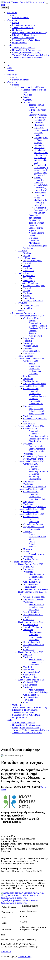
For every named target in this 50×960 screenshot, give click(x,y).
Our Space (33, 238)
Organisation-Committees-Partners (38, 324)
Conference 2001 (30, 491)
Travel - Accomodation (35, 334)
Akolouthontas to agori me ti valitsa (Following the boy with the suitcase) (40, 198)
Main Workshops (36, 574)
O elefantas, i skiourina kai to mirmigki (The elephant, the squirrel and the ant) (41, 156)
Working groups (30, 381)
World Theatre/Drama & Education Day (29, 707)
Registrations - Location (33, 526)
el (4, 5)
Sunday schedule (36, 413)
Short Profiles (35, 441)
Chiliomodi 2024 (30, 624)
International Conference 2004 (31, 426)
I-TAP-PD (22, 303)
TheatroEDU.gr (25, 956)
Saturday (33, 544)
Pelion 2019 (28, 567)
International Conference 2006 (31, 386)
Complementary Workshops (36, 578)
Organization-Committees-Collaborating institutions (35, 370)
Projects (15, 85)
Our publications (19, 717)
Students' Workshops (38, 115)
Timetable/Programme (33, 627)
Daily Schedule (30, 685)
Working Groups (30, 346)
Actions (26, 102)
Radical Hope (24, 273)
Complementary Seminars (34, 456)
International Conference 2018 (31, 316)
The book (27, 268)
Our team (27, 100)
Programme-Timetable (33, 599)
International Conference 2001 (31, 489)
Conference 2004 (30, 428)
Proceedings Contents (38, 439)
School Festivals (36, 228)
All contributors (36, 403)
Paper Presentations (31, 351)
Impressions (28, 298)
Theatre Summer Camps (22, 562)
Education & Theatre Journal (25, 710)
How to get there (36, 401)
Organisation (29, 275)
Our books (17, 705)
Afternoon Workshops (38, 692)
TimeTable (28, 667)
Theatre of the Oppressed (23, 712)
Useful (9, 720)
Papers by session (36, 554)
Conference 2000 (30, 511)
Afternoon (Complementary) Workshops (36, 637)
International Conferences (23, 313)
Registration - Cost (31, 642)
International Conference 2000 (31, 509)
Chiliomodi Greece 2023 (34, 597)
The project (28, 263)
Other (25, 702)
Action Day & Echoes (33, 300)
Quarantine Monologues (34, 241)
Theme (32, 363)
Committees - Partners (33, 524)
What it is (27, 95)
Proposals (33, 331)
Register (10, 70)
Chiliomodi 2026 (30, 682)
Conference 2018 (30, 318)
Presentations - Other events (35, 589)
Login (9, 67)
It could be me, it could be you (31, 87)
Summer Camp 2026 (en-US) (31, 680)
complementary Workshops (35, 663)
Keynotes (27, 348)
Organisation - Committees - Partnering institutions (38, 433)
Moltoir (21, 310)
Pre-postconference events (34, 383)
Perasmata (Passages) (39, 123)
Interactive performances (35, 216)
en (2, 5)
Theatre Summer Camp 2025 (30, 652)
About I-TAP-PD (31, 305)
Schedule (27, 376)
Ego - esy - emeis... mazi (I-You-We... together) (41, 131)
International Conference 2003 (31, 461)
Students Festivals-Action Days (26, 715)
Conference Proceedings (34, 475)
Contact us (28, 248)
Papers (26, 552)
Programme (28, 406)
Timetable (27, 341)
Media (26, 97)
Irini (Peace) (39, 147)
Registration (28, 338)
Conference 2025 (30, 516)
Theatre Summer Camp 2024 (30, 622)
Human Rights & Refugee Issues (26, 725)
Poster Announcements (33, 459)
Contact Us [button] (6, 951)
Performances (29, 353)
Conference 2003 (30, 464)
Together (33, 230)
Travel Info (28, 700)
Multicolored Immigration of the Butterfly (41, 210)
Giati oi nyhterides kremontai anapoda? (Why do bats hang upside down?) (41, 183)
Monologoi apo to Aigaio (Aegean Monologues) (41, 141)
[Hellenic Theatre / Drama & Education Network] (23, 2)
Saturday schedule (37, 411)
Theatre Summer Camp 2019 (30, 564)
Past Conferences (25, 356)
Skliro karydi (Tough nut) (40, 118)
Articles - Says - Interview (23, 722)
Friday (32, 541)
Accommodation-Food (33, 614)
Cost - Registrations (32, 582)
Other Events (29, 675)
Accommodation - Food (33, 644)
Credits (26, 295)
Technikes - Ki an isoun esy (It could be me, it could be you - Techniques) (41, 170)
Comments (33, 398)
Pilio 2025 (27, 654)
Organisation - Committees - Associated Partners (37, 393)
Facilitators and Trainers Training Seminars (36, 223)
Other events (28, 619)
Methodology (29, 280)
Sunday (32, 546)
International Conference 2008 (31, 358)
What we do (12, 82)
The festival (28, 270)
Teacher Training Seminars (36, 106)
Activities (27, 308)
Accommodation (30, 584)
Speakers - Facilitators (38, 328)
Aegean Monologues (38, 245)
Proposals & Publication (34, 520)
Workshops (28, 343)
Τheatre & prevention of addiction (27, 732)
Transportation (29, 587)
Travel (26, 617)
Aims (14, 77)
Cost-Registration (31, 612)
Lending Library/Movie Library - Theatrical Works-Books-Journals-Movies (30, 728)
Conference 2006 (30, 388)
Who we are (12, 75)
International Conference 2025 (31, 514)
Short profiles (35, 479)
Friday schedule (36, 408)
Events (32, 534)
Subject (32, 321)
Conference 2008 (30, 361)
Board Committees (20, 80)
